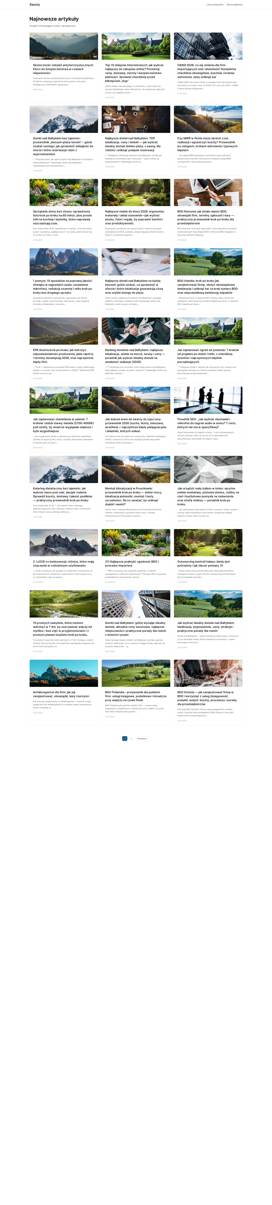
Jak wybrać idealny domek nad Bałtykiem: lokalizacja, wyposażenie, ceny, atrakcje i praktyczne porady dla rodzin (206, 627)
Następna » (142, 738)
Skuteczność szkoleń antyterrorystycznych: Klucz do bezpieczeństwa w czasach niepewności (63, 69)
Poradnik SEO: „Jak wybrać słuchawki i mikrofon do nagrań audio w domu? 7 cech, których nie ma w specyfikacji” (206, 423)
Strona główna (235, 4)
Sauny (34, 4)
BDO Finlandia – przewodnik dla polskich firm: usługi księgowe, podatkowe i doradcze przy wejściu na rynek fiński (135, 696)
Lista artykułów (215, 4)
